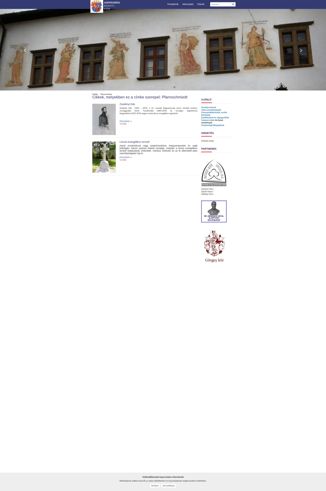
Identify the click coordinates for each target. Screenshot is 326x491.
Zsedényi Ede (127, 104)
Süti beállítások (168, 486)
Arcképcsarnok (208, 107)
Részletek (126, 121)
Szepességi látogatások (212, 125)
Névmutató (187, 4)
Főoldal (95, 94)
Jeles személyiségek (211, 110)
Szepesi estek (208, 120)
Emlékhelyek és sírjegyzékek (215, 118)
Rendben (155, 486)
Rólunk (200, 4)
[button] (24, 50)
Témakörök (173, 4)
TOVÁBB (123, 124)
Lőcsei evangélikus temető (135, 141)
